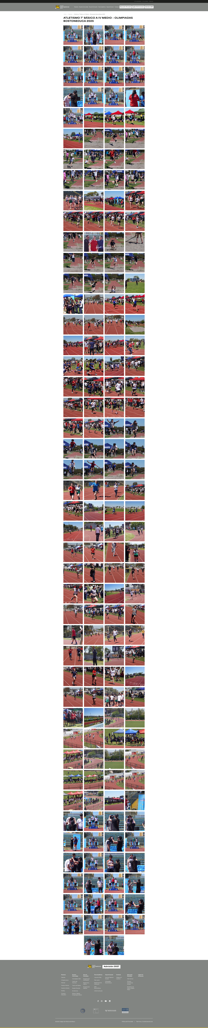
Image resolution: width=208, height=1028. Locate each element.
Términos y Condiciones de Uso (144, 1021)
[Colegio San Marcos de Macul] (62, 7)
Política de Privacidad (127, 1021)
